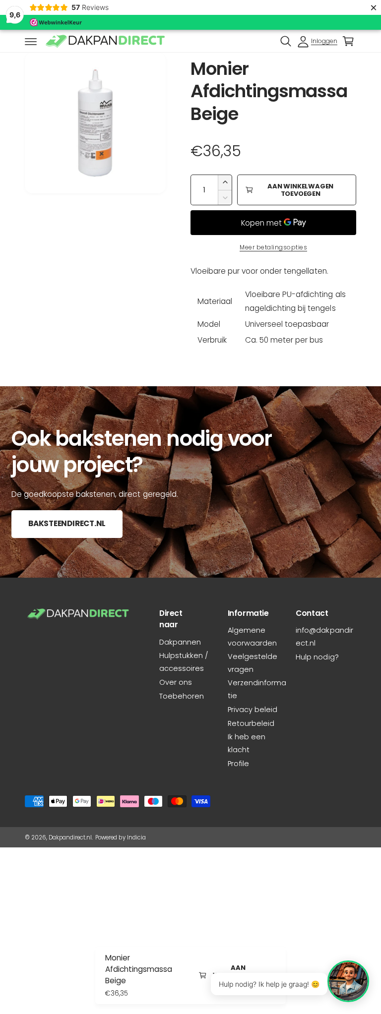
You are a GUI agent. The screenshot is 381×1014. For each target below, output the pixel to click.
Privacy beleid (252, 710)
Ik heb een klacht (246, 743)
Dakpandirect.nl (70, 837)
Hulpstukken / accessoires (183, 662)
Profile (238, 764)
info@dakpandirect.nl (324, 636)
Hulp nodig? (317, 657)
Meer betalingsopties (273, 247)
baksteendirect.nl (67, 524)
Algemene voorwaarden (252, 636)
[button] (31, 41)
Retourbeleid (251, 723)
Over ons (175, 682)
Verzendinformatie (257, 689)
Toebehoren (181, 696)
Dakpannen (180, 642)
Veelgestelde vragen (252, 663)
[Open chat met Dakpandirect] (348, 981)
